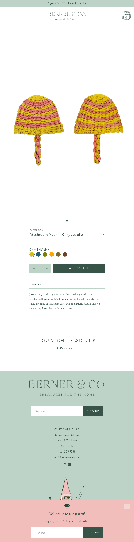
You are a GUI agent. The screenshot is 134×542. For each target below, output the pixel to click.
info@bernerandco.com (67, 457)
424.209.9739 (67, 452)
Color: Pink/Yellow (39, 249)
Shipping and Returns (67, 435)
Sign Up (93, 411)
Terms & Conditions (67, 440)
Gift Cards (67, 446)
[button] (67, 221)
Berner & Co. (36, 230)
